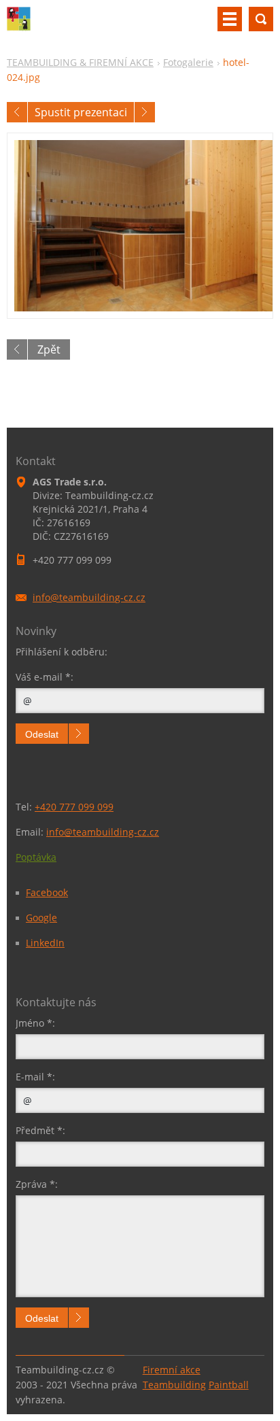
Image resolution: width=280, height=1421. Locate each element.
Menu (229, 19)
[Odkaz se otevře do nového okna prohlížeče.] (140, 226)
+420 (74, 806)
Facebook (47, 892)
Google (41, 917)
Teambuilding (174, 1384)
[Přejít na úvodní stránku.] (19, 27)
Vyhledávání (261, 19)
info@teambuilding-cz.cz (102, 831)
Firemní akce (171, 1369)
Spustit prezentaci (81, 112)
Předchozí (17, 112)
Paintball (229, 1384)
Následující (145, 112)
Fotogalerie (188, 62)
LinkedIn (45, 942)
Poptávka (36, 857)
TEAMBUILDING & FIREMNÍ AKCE (80, 62)
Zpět (48, 349)
